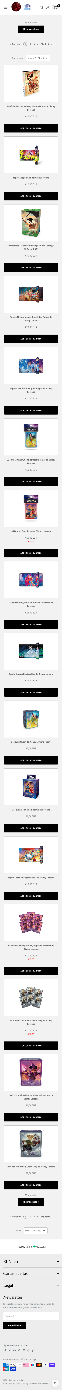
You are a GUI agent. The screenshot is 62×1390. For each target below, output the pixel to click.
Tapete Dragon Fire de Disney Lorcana (31, 177)
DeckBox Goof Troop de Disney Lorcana (31, 809)
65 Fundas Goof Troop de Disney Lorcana (31, 531)
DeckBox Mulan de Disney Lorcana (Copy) (31, 741)
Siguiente (46, 44)
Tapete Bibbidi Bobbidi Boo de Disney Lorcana (31, 673)
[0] (55, 7)
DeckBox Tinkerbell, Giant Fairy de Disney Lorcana (31, 1166)
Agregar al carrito (31, 128)
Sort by (18, 1230)
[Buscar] (41, 7)
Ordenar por (18, 58)
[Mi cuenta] (47, 7)
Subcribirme (14, 1325)
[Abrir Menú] (5, 7)
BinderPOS (43, 1383)
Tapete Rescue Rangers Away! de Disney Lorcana (31, 877)
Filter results (30, 29)
